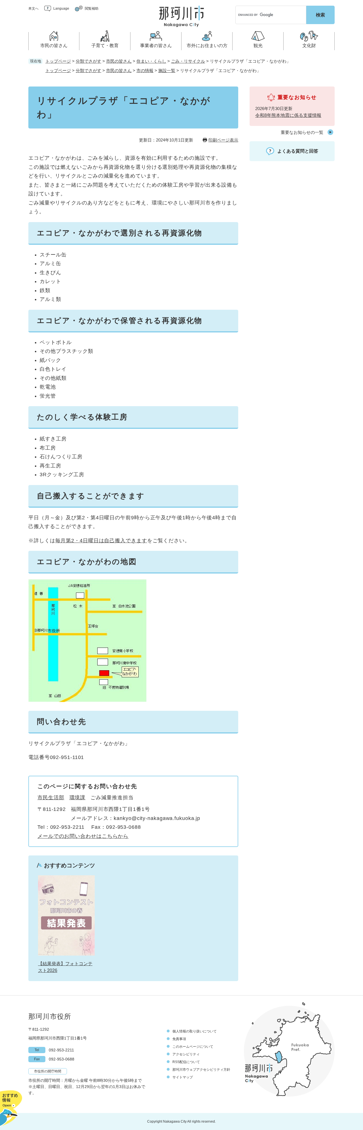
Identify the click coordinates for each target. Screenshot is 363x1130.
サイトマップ (182, 1077)
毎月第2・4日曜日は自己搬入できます (101, 540)
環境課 (77, 797)
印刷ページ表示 (223, 140)
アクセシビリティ (186, 1054)
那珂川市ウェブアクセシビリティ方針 (201, 1070)
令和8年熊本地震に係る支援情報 (288, 115)
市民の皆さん (119, 61)
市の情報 (144, 70)
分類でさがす (88, 61)
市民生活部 (50, 797)
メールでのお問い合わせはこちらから (82, 836)
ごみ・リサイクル (188, 61)
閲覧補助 (91, 8)
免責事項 (179, 1039)
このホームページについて (192, 1047)
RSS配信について (186, 1062)
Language (61, 8)
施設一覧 (166, 70)
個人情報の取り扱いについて (194, 1031)
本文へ (33, 8)
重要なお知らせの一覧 (302, 132)
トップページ (58, 61)
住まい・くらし (151, 61)
